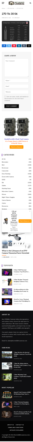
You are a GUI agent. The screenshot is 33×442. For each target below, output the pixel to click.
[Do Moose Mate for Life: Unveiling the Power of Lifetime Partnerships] (7, 291)
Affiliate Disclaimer (16, 430)
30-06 (4, 159)
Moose (4, 194)
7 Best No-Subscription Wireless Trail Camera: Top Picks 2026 (22, 365)
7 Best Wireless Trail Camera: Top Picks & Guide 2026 (22, 376)
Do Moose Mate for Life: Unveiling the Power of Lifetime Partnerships (21, 291)
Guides (4, 185)
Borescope (5, 168)
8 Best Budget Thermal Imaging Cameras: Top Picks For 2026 (21, 281)
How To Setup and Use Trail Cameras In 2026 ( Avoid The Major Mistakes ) (22, 413)
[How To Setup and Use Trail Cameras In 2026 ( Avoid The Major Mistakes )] (7, 414)
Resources (5, 206)
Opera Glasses (6, 200)
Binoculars (5, 162)
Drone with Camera (8, 177)
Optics (4, 203)
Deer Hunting (6, 174)
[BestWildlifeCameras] (16, 3)
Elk (3, 182)
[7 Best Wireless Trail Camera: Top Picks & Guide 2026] (7, 377)
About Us (10, 425)
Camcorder (5, 171)
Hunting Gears (6, 188)
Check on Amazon (16, 147)
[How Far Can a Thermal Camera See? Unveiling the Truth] (7, 301)
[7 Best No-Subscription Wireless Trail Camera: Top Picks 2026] (7, 365)
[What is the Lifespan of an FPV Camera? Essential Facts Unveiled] (16, 239)
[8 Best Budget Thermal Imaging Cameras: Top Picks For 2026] (7, 282)
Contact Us (20, 425)
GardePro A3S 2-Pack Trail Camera (16, 141)
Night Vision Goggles (8, 197)
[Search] (30, 3)
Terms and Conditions (15, 427)
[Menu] (3, 3)
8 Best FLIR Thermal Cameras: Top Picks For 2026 (21, 271)
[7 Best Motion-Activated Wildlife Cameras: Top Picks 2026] (7, 354)
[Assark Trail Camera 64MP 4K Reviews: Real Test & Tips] (7, 394)
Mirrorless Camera (7, 191)
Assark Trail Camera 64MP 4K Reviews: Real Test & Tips (22, 394)
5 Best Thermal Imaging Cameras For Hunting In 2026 (21, 404)
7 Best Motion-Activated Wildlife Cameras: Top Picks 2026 (22, 354)
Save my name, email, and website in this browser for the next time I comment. (16, 98)
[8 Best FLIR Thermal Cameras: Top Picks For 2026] (7, 272)
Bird (3, 165)
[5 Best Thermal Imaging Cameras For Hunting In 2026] (7, 404)
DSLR (3, 179)
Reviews (4, 209)
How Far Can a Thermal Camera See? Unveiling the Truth (22, 301)
